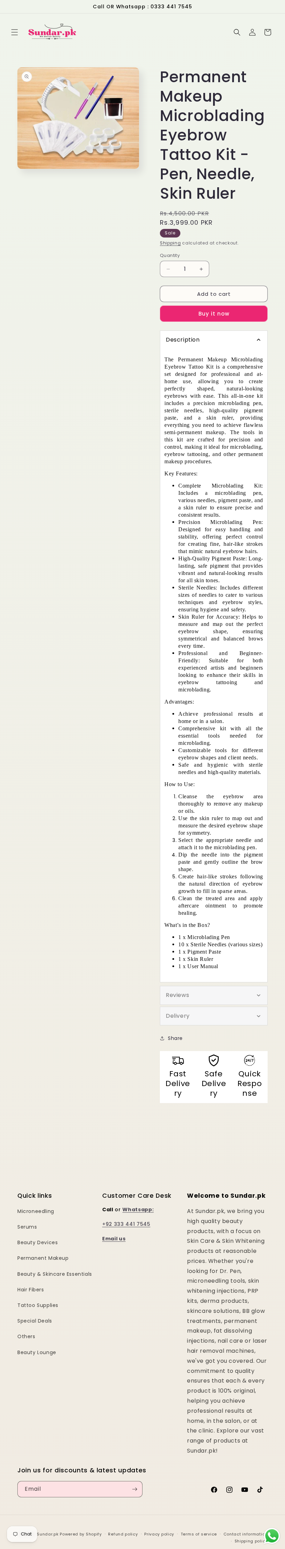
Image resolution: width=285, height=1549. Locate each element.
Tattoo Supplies (37, 1305)
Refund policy (123, 1534)
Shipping (170, 243)
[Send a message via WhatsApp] (272, 1536)
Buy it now (213, 313)
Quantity (170, 255)
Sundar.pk (47, 1534)
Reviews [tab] (177, 995)
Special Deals (34, 1320)
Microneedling (35, 1211)
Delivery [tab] (178, 1016)
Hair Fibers (30, 1289)
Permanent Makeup (43, 1258)
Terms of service (199, 1534)
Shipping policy (251, 1541)
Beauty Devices (37, 1242)
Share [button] (175, 1038)
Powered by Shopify (81, 1534)
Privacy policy (159, 1534)
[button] (14, 32)
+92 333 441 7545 (126, 1224)
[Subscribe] (134, 1489)
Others (26, 1336)
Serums (27, 1226)
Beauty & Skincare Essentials (54, 1274)
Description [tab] (183, 340)
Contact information (245, 1534)
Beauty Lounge (36, 1352)
